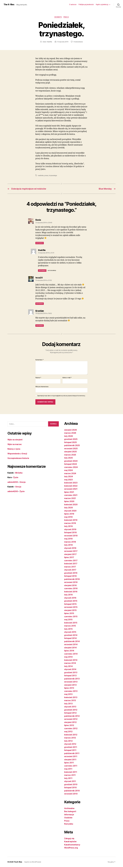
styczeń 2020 (70, 511)
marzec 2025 (70, 455)
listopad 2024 (70, 464)
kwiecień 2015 (70, 623)
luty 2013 (68, 703)
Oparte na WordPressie (32, 862)
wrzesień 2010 (71, 794)
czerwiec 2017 (70, 560)
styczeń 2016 (70, 598)
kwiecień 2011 (70, 772)
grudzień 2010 (70, 784)
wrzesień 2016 (71, 582)
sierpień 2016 (70, 585)
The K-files (9, 4)
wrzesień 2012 (70, 719)
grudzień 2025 (70, 439)
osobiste (41, 175)
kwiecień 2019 (70, 520)
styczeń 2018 (70, 548)
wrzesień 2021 (70, 489)
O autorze (72, 4)
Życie (15, 477)
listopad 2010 (70, 787)
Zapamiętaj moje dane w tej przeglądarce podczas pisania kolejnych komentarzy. (61, 395)
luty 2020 (68, 507)
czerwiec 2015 (70, 616)
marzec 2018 (70, 542)
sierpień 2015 (70, 610)
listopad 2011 (70, 750)
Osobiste (58, 17)
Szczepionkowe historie (18, 458)
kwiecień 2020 (71, 504)
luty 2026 (68, 436)
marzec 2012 (70, 738)
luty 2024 (68, 476)
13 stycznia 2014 (62, 42)
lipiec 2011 (69, 763)
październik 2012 (72, 716)
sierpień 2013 (70, 685)
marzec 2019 (70, 523)
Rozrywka (68, 824)
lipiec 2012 (69, 725)
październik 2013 (72, 679)
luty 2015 (68, 629)
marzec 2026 (70, 433)
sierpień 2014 (70, 647)
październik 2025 (72, 445)
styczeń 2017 (70, 570)
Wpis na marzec (14, 444)
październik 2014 (72, 641)
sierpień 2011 (70, 759)
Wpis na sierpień (14, 440)
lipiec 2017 (69, 557)
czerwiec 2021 (70, 495)
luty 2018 (68, 545)
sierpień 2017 (70, 554)
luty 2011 (68, 778)
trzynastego (53, 175)
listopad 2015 (70, 604)
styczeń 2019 (70, 529)
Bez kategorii (70, 811)
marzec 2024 (70, 473)
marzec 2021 (70, 498)
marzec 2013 (70, 700)
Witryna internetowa (41, 386)
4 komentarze (78, 42)
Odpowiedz (39, 243)
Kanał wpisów (70, 841)
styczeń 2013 (70, 707)
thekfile (49, 42)
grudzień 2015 (70, 601)
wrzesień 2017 (70, 551)
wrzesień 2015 (70, 607)
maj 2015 (68, 619)
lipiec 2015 (69, 613)
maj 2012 (68, 731)
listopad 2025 (70, 442)
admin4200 (12, 482)
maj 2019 (68, 517)
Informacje (69, 814)
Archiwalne (69, 808)
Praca (66, 17)
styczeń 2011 (70, 781)
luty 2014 (68, 666)
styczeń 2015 (70, 632)
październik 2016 (72, 579)
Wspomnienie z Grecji (17, 453)
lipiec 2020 (69, 501)
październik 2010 (72, 791)
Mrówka (18, 473)
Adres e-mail (66, 377)
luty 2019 (68, 526)
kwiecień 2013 (70, 697)
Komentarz (39, 360)
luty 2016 (68, 595)
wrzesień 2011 (70, 756)
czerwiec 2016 (71, 588)
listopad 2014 (70, 638)
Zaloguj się (69, 838)
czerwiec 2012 (70, 728)
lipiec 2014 (69, 651)
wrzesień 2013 (70, 682)
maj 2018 (68, 539)
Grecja (22, 482)
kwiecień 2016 (70, 592)
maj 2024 (68, 470)
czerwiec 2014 (71, 654)
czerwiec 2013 (70, 691)
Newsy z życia (13, 449)
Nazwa (38, 377)
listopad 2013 (70, 675)
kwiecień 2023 (70, 483)
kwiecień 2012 (70, 735)
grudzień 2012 (70, 710)
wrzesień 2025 (71, 448)
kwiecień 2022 (70, 486)
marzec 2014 (70, 663)
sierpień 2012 (70, 722)
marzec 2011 (70, 775)
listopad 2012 (70, 713)
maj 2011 (68, 769)
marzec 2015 (70, 626)
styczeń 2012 (70, 744)
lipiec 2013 (69, 688)
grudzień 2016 (70, 573)
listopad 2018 (70, 532)
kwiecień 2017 (70, 563)
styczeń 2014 (70, 669)
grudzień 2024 (71, 461)
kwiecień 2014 (70, 660)
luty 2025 (68, 458)
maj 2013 (68, 694)
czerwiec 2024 (71, 467)
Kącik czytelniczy (102, 4)
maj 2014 (68, 657)
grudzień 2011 (70, 747)
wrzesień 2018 (71, 536)
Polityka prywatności (86, 4)
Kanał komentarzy (72, 845)
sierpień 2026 (70, 430)
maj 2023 (68, 480)
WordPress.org (71, 848)
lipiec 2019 (69, 514)
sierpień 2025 (70, 451)
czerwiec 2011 (70, 766)
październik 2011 (71, 753)
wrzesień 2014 (71, 644)
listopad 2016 (70, 576)
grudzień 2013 (70, 672)
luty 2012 (68, 741)
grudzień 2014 (70, 635)
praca (46, 175)
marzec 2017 (70, 567)
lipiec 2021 (69, 492)
